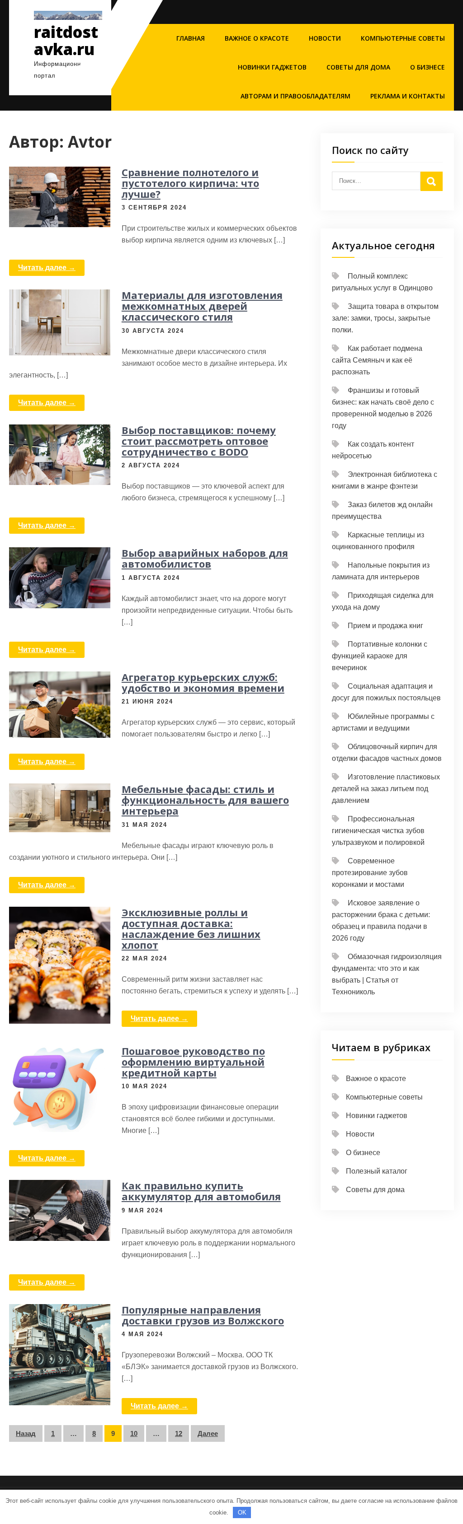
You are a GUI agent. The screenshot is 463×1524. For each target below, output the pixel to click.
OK (242, 1512)
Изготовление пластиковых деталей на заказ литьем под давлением (386, 788)
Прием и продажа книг (385, 625)
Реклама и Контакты (407, 96)
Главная (190, 38)
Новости (325, 38)
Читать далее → (47, 267)
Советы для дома (358, 67)
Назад (26, 1433)
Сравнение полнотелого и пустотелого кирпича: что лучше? (190, 182)
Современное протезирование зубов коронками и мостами (370, 872)
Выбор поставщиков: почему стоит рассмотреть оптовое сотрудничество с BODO (199, 440)
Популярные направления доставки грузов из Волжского (203, 1315)
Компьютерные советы (403, 38)
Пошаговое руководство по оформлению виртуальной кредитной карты (193, 1061)
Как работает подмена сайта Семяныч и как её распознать (377, 360)
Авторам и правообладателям (295, 96)
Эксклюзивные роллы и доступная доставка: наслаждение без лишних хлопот (191, 928)
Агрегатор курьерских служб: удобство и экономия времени (203, 682)
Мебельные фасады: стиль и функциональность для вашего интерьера (205, 799)
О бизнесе (427, 67)
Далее (208, 1433)
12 (178, 1433)
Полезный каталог (376, 1171)
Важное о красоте (257, 38)
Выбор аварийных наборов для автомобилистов (205, 558)
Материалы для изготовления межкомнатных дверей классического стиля (202, 305)
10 (133, 1433)
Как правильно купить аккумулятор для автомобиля (201, 1191)
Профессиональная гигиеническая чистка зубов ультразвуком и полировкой (378, 830)
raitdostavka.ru (66, 40)
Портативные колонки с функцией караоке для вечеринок (379, 655)
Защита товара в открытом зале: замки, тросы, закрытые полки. (385, 318)
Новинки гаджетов (272, 67)
